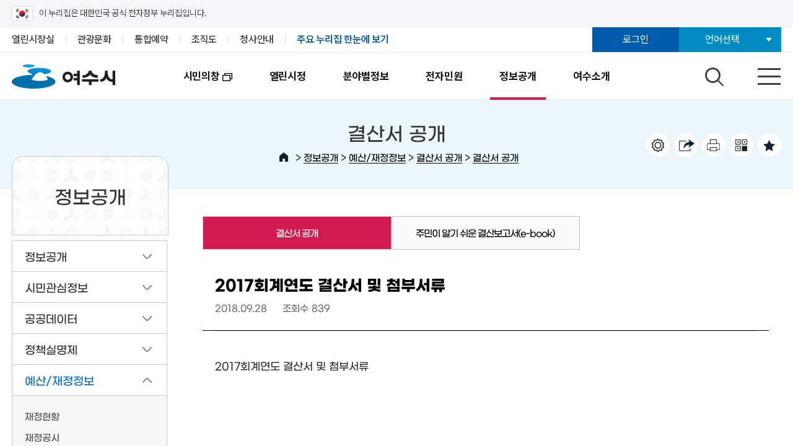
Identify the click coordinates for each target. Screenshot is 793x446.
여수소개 (591, 76)
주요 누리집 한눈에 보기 (343, 39)
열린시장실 (33, 39)
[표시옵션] (658, 145)
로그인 (635, 39)
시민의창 (192, 85)
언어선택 (722, 39)
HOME (283, 157)
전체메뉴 (758, 74)
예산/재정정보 (377, 157)
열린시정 (287, 76)
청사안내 (257, 39)
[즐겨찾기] (769, 145)
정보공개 (517, 76)
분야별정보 (366, 76)
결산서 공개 (439, 157)
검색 (712, 74)
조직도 (204, 39)
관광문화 (94, 39)
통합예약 (151, 39)
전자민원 (444, 76)
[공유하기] (686, 145)
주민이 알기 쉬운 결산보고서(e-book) (485, 232)
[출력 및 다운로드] (713, 145)
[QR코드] (741, 145)
